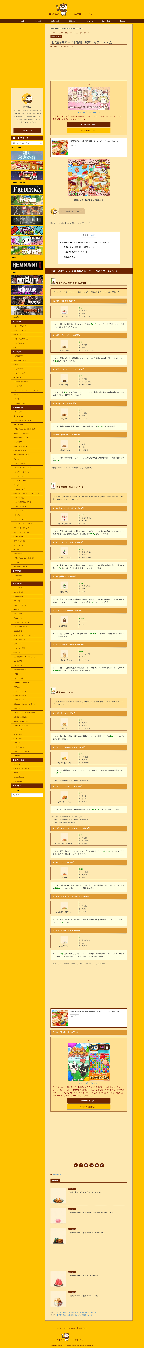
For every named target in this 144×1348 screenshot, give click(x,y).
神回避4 (17, 764)
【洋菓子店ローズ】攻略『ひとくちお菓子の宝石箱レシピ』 (90, 1212)
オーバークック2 (20, 562)
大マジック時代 (19, 541)
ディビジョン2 (19, 394)
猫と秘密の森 (18, 592)
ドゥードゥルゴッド (21, 519)
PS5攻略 (21, 21)
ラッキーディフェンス (21, 622)
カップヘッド (18, 554)
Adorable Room (19, 588)
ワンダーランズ (19, 373)
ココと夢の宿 (18, 678)
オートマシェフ (19, 545)
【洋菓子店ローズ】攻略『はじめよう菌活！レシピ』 (75, 1315)
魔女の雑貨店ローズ (21, 669)
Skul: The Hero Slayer (21, 455)
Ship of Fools (18, 424)
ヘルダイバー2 (19, 343)
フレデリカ (18, 412)
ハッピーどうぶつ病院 (21, 725)
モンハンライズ (19, 489)
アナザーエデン (19, 747)
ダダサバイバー (19, 644)
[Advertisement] (88, 63)
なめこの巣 (18, 738)
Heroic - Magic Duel (21, 721)
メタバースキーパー (21, 511)
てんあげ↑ (18, 687)
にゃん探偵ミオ (19, 777)
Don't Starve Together (22, 437)
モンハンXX (18, 575)
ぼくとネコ (18, 734)
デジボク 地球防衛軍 (21, 382)
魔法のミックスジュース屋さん (24, 704)
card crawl (18, 730)
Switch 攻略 (55, 21)
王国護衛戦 (18, 631)
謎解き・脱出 (106, 21)
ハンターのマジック (21, 626)
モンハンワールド (20, 403)
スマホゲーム (89, 21)
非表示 (91, 235)
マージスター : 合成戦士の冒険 (24, 713)
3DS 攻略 (72, 21)
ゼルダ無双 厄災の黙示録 (22, 502)
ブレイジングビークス (21, 528)
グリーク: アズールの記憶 (22, 468)
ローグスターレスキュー (22, 472)
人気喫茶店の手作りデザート (76, 252)
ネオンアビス (18, 386)
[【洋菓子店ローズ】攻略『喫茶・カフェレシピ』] (91, 1165)
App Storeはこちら (88, 124)
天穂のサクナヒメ (20, 506)
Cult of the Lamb (20, 360)
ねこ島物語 (18, 661)
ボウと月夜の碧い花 (21, 339)
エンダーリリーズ (20, 480)
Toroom (17, 459)
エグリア (17, 743)
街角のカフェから (71, 257)
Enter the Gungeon (20, 566)
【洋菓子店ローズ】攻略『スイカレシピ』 (84, 1275)
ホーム (59, 1328)
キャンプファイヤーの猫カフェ (24, 635)
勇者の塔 (17, 756)
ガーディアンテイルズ (21, 682)
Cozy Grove (18, 485)
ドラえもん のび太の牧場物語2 (24, 429)
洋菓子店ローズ (57, 1174)
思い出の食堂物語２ (21, 717)
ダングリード (18, 515)
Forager (17, 549)
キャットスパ (18, 708)
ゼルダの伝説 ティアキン (22, 420)
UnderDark (18, 618)
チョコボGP (18, 442)
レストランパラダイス (21, 751)
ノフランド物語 (19, 648)
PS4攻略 (38, 21)
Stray (16, 364)
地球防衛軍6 (18, 356)
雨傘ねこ (122, 21)
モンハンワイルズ (20, 326)
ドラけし (17, 674)
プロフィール (27, 130)
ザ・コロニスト (19, 476)
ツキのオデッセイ (20, 695)
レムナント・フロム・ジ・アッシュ (26, 390)
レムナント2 (18, 347)
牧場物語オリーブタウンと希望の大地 (26, 493)
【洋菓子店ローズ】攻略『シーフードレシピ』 (85, 1192)
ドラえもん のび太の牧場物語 (24, 558)
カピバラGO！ (19, 614)
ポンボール (18, 665)
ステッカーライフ (20, 605)
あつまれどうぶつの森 (21, 532)
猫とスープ (18, 652)
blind (16, 773)
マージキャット (19, 601)
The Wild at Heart (20, 450)
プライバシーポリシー (70, 1328)
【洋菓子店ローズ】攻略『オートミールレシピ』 (86, 1233)
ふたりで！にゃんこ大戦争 (23, 523)
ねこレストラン (19, 700)
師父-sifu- (17, 377)
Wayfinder (17, 334)
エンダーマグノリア (21, 330)
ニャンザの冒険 (19, 463)
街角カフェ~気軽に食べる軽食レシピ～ (80, 247)
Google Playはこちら (88, 130)
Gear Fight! (18, 609)
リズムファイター (20, 498)
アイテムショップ (20, 691)
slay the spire (19, 369)
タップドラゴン (19, 639)
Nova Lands (18, 416)
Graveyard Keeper (20, 446)
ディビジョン (18, 399)
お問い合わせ (83, 1328)
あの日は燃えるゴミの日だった (24, 657)
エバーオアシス (19, 579)
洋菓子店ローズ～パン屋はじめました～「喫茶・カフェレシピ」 (86, 242)
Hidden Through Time (21, 433)
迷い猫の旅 (18, 781)
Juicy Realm (18, 536)
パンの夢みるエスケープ (22, 768)
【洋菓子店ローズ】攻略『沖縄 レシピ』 (83, 1296)
